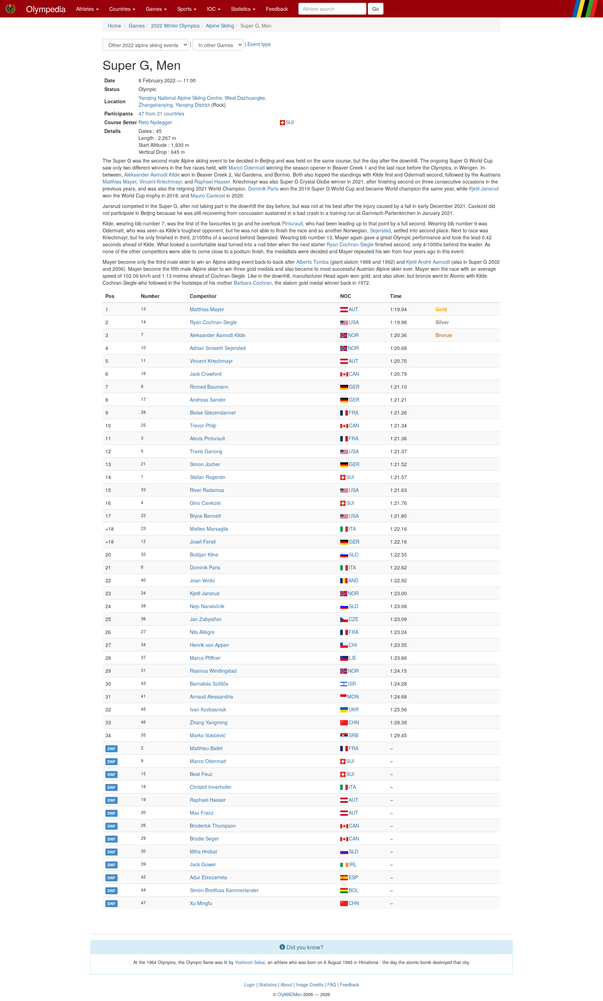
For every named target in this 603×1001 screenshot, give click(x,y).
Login (249, 984)
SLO (353, 554)
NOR (353, 334)
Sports (185, 8)
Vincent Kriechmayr (160, 181)
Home (114, 25)
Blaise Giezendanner (213, 412)
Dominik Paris (263, 188)
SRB (353, 735)
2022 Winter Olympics (175, 25)
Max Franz (202, 812)
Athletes (85, 8)
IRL (353, 864)
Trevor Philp (203, 425)
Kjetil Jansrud (484, 188)
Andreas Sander (208, 399)
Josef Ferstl (203, 541)
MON (353, 696)
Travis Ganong (206, 451)
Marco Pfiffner (205, 657)
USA (354, 322)
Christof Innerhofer (210, 786)
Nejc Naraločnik (207, 606)
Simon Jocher (205, 464)
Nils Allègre (202, 631)
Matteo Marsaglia (209, 528)
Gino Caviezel (205, 502)
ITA (352, 528)
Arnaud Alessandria (211, 696)
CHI (353, 644)
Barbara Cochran (253, 282)
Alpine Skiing (220, 25)
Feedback (277, 8)
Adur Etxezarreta (208, 877)
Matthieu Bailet (206, 748)
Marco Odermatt (247, 167)
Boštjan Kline (204, 554)
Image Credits (309, 984)
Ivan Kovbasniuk (208, 709)
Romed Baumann (209, 386)
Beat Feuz (201, 773)
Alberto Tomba (312, 261)
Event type (259, 43)
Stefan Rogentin (207, 476)
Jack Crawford (206, 373)
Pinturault (292, 223)
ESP (353, 877)
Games (154, 8)
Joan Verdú (202, 580)
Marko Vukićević (207, 735)
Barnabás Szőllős (209, 683)
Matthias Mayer (119, 181)
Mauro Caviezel (208, 195)
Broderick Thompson (213, 825)
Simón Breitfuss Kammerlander (224, 890)
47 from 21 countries (161, 113)
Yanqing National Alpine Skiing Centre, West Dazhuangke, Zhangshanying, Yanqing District (203, 101)
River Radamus (207, 489)
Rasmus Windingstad (213, 670)
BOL (353, 890)
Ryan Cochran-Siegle (350, 244)
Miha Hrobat (203, 851)
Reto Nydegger (155, 122)
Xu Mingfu (201, 902)
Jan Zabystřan (206, 618)
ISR (352, 683)
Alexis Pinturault (207, 438)
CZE (353, 618)
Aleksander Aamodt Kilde (152, 174)
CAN (354, 373)
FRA (353, 412)
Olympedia (46, 8)
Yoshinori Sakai (250, 962)
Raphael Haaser (212, 181)
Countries (120, 8)
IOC (212, 8)
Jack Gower (203, 864)
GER (354, 386)
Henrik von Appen (209, 644)
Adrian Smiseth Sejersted (218, 347)
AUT (353, 309)
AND (353, 580)
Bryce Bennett (205, 515)
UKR (354, 709)
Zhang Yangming (209, 722)
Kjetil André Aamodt (428, 261)
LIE (352, 657)
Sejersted (380, 230)
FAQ (331, 984)
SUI (290, 122)
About (286, 984)
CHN (354, 722)
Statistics (241, 8)
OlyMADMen (289, 994)
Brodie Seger (204, 838)
